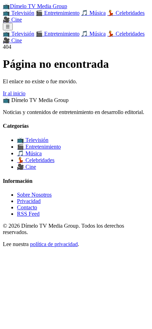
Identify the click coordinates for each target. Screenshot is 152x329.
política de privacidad (54, 244)
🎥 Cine (12, 20)
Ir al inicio (14, 93)
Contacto (27, 207)
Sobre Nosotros (34, 195)
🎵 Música (93, 13)
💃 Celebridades (126, 13)
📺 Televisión (18, 13)
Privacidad (29, 201)
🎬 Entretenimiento (58, 13)
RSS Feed (28, 214)
